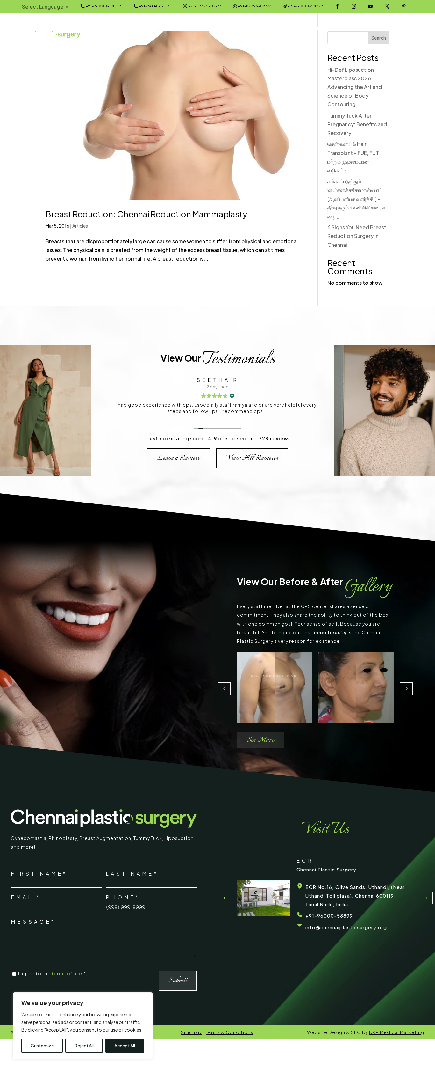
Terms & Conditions (229, 1032)
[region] (83, 1025)
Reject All (84, 1045)
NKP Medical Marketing (396, 1032)
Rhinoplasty (63, 838)
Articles (80, 226)
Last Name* (132, 873)
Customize (42, 1045)
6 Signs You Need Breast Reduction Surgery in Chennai (356, 236)
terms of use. (67, 973)
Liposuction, (179, 838)
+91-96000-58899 (400, 918)
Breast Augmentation (105, 838)
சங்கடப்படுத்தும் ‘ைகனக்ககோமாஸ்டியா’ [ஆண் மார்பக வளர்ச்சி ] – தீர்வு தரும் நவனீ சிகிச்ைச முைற (356, 198)
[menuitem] (131, 28)
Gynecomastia (28, 838)
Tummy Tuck (147, 838)
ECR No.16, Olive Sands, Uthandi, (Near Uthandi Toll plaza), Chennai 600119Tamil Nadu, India (245, 895)
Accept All (124, 1045)
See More (260, 740)
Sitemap (191, 1032)
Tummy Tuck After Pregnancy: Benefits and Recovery (357, 124)
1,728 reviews (273, 438)
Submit (177, 980)
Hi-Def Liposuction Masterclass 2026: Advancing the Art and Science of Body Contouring (354, 87)
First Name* (39, 873)
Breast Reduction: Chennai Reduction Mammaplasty (146, 214)
